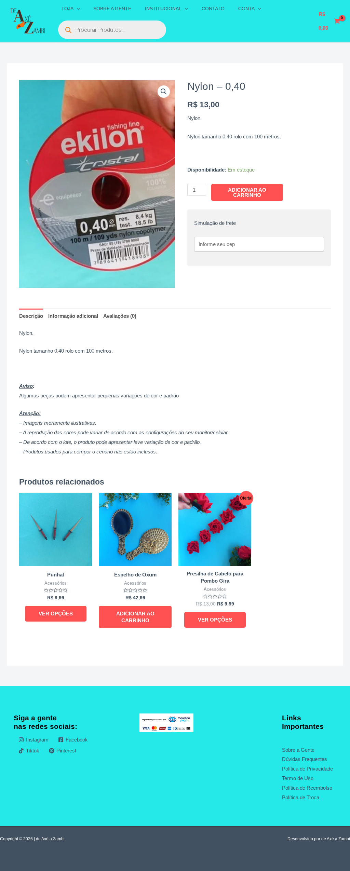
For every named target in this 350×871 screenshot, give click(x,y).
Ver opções (56, 613)
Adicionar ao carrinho (247, 192)
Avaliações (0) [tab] (119, 316)
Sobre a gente (112, 8)
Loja (67, 8)
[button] (164, 91)
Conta (246, 8)
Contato (213, 8)
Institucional (163, 8)
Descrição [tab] (31, 316)
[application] (76, 8)
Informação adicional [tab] (73, 316)
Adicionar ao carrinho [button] (135, 617)
